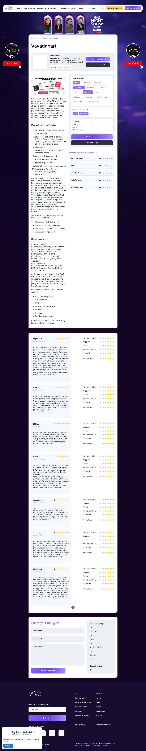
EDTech (77, 97)
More (81, 8)
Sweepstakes (94, 102)
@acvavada (40, 222)
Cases (73, 8)
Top (75, 83)
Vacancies (78, 711)
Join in (7, 746)
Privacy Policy (80, 745)
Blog (18, 8)
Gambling (77, 87)
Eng (92, 8)
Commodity (78, 102)
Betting (86, 92)
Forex (96, 83)
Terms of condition (103, 725)
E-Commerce (103, 97)
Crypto (85, 83)
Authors (99, 716)
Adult (97, 92)
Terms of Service (95, 745)
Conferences (29, 8)
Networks (52, 8)
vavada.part (40, 232)
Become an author (82, 716)
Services (63, 8)
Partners (40, 8)
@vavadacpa (40, 225)
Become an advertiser (83, 702)
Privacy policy (80, 725)
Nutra (76, 92)
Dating (102, 87)
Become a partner (81, 707)
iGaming (90, 87)
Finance (89, 97)
